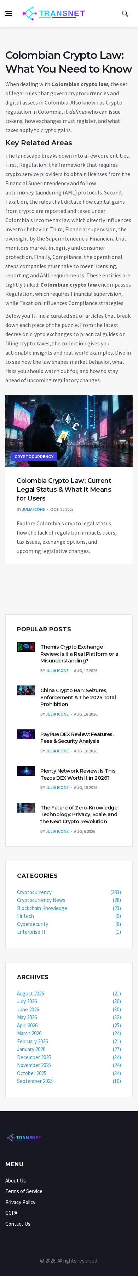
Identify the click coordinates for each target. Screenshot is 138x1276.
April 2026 (69, 1025)
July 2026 (69, 1001)
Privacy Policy (20, 1202)
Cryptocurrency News (69, 900)
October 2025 (69, 1073)
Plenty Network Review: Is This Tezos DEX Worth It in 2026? (77, 774)
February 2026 (69, 1041)
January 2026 (69, 1049)
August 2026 (69, 993)
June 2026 (69, 1009)
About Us (15, 1180)
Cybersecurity (69, 924)
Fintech (69, 916)
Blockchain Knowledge (69, 908)
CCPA (11, 1212)
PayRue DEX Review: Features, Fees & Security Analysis (76, 738)
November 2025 (69, 1065)
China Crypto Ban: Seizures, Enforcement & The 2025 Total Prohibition (78, 697)
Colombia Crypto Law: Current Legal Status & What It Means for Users (64, 489)
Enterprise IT (69, 931)
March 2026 (69, 1033)
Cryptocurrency (34, 456)
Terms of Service (23, 1191)
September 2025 (69, 1081)
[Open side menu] (8, 13)
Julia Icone (33, 509)
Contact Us (17, 1223)
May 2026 (69, 1017)
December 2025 (69, 1057)
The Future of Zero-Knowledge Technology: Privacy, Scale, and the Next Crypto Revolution (78, 814)
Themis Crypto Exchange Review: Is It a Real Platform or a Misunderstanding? (79, 654)
